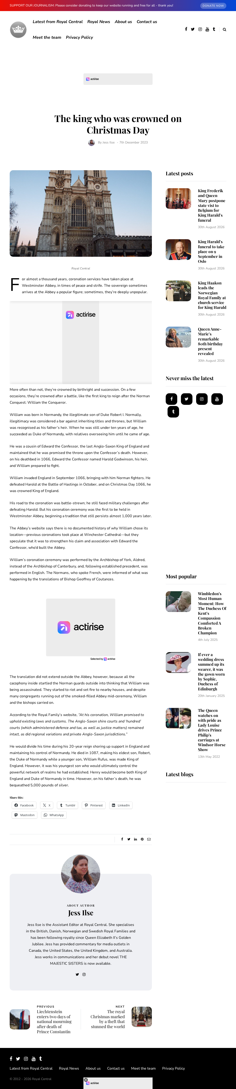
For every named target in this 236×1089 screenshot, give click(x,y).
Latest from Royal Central (58, 21)
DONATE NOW (213, 6)
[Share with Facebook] (122, 839)
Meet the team (47, 37)
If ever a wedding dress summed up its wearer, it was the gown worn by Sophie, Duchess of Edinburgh (211, 671)
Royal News (98, 21)
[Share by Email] (149, 839)
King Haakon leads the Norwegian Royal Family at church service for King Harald (212, 295)
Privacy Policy (79, 37)
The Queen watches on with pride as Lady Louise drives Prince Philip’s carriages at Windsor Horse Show (212, 730)
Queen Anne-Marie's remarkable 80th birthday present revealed (210, 341)
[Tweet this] (129, 839)
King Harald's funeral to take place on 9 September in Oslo (211, 251)
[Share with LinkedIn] (136, 839)
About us (123, 21)
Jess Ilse (109, 142)
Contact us (147, 21)
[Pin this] (142, 839)
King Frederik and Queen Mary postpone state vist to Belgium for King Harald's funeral (211, 205)
